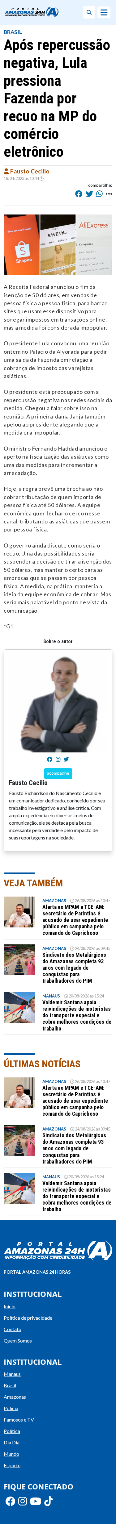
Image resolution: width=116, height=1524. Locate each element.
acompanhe (58, 773)
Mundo (11, 1454)
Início (9, 1306)
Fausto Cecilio (29, 171)
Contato (12, 1329)
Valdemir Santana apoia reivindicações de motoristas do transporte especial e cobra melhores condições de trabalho (77, 1015)
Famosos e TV (19, 1419)
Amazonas (54, 900)
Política (12, 1431)
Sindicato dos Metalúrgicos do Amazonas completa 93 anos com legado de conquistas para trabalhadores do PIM (74, 968)
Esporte (12, 1465)
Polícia (11, 1408)
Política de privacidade (28, 1318)
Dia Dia (11, 1442)
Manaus (51, 995)
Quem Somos (18, 1340)
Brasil (13, 32)
